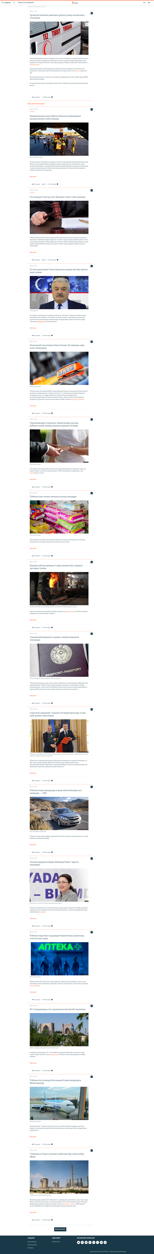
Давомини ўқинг (60, 1229)
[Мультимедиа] (149, 3)
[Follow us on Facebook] (86, 1242)
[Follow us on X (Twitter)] (97, 1242)
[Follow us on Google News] (101, 1242)
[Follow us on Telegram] (82, 1242)
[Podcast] (105, 1242)
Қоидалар (30, 1248)
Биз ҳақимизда (32, 1241)
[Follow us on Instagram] (89, 1242)
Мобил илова (56, 1241)
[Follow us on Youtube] (78, 1242)
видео (78, 71)
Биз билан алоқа (32, 1244)
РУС (144, 2)
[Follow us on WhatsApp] (93, 1242)
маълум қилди (34, 64)
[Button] (36, 97)
